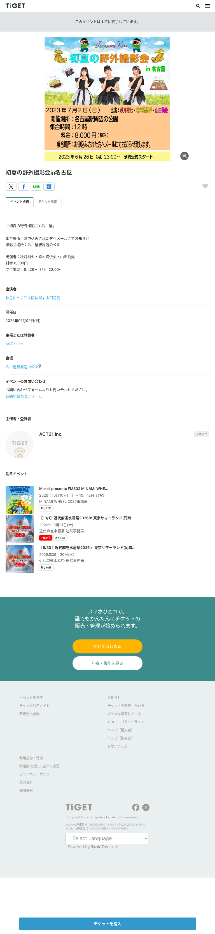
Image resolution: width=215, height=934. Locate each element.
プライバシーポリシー (36, 774)
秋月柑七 (13, 297)
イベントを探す (31, 698)
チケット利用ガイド (34, 706)
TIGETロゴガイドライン (126, 722)
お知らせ (114, 698)
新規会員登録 (29, 714)
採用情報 (26, 790)
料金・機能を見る (107, 663)
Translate (109, 846)
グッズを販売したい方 (124, 714)
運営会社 (26, 782)
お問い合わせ (118, 747)
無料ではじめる (107, 646)
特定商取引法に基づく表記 (39, 766)
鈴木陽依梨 (33, 297)
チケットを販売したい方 (126, 706)
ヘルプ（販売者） (121, 738)
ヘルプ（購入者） (121, 730)
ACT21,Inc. (15, 344)
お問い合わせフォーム (24, 396)
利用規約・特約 (31, 758)
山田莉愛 (53, 297)
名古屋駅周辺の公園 (22, 366)
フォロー (201, 433)
